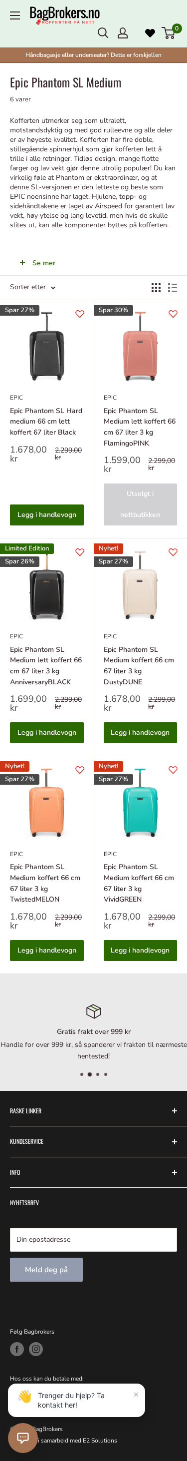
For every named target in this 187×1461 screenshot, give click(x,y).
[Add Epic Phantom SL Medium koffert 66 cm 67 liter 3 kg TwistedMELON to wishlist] (80, 770)
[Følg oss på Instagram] (36, 1349)
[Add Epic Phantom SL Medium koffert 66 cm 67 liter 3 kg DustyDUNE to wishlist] (173, 552)
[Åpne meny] (15, 15)
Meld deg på (46, 1270)
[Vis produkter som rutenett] (156, 287)
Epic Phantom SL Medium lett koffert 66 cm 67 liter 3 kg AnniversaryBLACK (46, 666)
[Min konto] (123, 32)
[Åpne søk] (103, 32)
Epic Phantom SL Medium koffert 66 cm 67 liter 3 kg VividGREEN (139, 883)
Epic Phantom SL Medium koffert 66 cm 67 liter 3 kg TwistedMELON (45, 883)
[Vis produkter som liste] (172, 287)
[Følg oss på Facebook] (17, 1349)
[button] (23, 1438)
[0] (169, 33)
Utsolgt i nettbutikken (140, 504)
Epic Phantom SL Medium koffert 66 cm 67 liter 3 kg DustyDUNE (139, 666)
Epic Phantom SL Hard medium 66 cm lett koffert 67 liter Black (46, 421)
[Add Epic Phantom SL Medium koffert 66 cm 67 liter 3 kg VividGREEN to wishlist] (173, 770)
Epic (16, 398)
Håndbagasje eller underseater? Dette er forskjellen (93, 55)
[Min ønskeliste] (150, 33)
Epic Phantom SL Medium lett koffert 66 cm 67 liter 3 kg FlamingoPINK (140, 427)
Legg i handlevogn (46, 514)
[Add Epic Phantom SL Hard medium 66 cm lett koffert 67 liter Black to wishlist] (80, 314)
